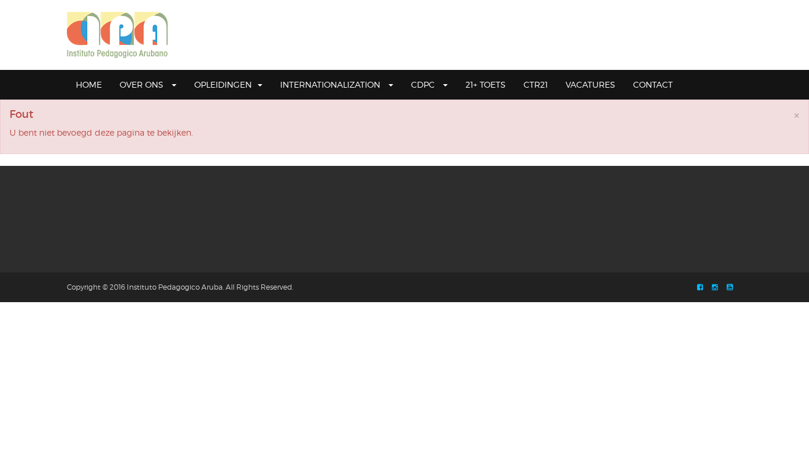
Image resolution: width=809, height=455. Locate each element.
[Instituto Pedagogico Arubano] (117, 35)
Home (89, 84)
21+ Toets (486, 84)
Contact (653, 84)
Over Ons (143, 84)
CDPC (424, 84)
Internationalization (331, 84)
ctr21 (536, 84)
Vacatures (590, 84)
